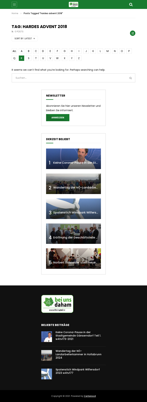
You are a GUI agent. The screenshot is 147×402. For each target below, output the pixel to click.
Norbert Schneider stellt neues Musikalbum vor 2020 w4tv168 (97, 262)
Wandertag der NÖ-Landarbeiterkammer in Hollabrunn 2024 (97, 187)
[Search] (130, 4)
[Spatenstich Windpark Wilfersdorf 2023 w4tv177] (73, 209)
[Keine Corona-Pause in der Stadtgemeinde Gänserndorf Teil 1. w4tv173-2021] (73, 159)
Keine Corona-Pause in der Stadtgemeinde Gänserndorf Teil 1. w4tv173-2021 (78, 335)
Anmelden (57, 117)
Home (15, 13)
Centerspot (90, 396)
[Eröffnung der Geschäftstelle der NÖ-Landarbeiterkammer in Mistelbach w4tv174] (73, 233)
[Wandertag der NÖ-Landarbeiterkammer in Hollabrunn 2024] (73, 184)
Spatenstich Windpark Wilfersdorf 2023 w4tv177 (88, 212)
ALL (14, 51)
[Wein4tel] (73, 4)
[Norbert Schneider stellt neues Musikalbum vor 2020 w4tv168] (73, 258)
